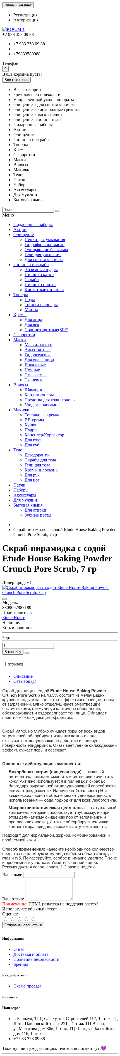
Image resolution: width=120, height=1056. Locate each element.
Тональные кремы (42, 414)
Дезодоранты (37, 455)
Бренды (20, 964)
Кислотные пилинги (44, 289)
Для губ (32, 445)
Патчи (19, 485)
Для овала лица (39, 359)
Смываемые (36, 374)
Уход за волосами (41, 404)
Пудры (31, 430)
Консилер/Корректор (44, 435)
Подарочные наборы (33, 224)
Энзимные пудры (41, 269)
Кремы (20, 314)
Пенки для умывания (45, 239)
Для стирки (35, 510)
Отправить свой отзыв (23, 925)
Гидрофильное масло (44, 244)
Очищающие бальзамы (46, 249)
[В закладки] (4, 599)
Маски (19, 339)
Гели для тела (37, 465)
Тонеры (20, 294)
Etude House (13, 617)
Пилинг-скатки (39, 274)
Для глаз (32, 440)
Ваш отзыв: (13, 899)
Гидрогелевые (38, 354)
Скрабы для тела (40, 460)
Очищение (23, 234)
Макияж (21, 409)
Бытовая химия (27, 505)
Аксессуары (24, 495)
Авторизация (26, 20)
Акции (20, 229)
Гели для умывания (43, 254)
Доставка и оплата (31, 954)
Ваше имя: (12, 874)
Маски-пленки (38, 344)
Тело (17, 450)
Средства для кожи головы (50, 399)
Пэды (30, 299)
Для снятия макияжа (44, 259)
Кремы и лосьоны (42, 470)
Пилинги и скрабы (31, 264)
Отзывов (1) (24, 681)
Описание (23, 676)
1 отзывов (13, 664)
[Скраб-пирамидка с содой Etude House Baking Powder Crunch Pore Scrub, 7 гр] (60, 592)
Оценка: (10, 914)
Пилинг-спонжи (40, 284)
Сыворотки (24, 334)
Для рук (32, 475)
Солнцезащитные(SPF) (46, 329)
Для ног (32, 480)
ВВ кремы (34, 420)
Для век (32, 324)
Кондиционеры (39, 394)
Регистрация (25, 15)
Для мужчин (25, 500)
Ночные (32, 369)
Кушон (31, 425)
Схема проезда (27, 986)
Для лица (33, 319)
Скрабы (32, 279)
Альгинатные (38, 349)
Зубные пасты (38, 515)
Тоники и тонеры (41, 304)
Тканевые (34, 379)
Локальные (35, 364)
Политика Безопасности (36, 959)
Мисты (31, 309)
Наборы (20, 490)
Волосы (20, 384)
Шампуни (34, 389)
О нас (18, 949)
